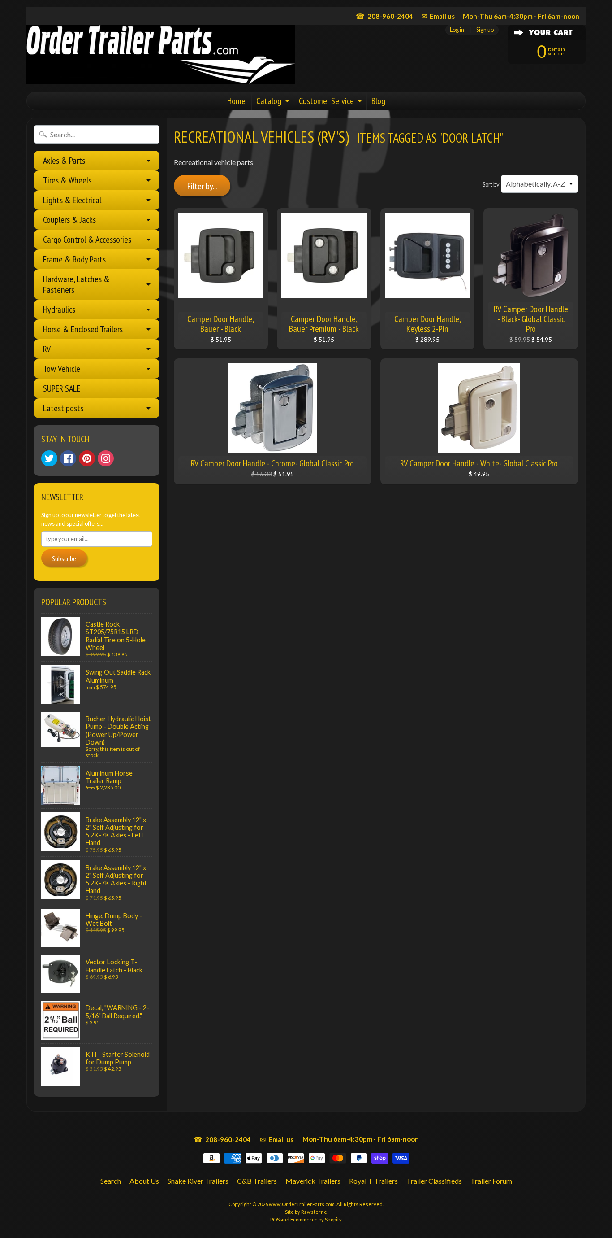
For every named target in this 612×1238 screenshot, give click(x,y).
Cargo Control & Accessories (87, 239)
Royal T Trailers (373, 1181)
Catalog (268, 101)
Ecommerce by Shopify (316, 1219)
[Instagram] (106, 458)
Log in (457, 30)
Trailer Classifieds (434, 1181)
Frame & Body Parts (74, 259)
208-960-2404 (384, 16)
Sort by (491, 184)
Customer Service (326, 101)
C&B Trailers (257, 1181)
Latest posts (63, 408)
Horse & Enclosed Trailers (83, 329)
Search (110, 1181)
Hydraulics (59, 309)
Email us (438, 16)
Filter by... (202, 186)
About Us (144, 1181)
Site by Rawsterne (306, 1212)
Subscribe (64, 558)
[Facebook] (68, 458)
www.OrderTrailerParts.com (302, 1204)
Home (236, 101)
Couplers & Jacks (69, 220)
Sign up (485, 30)
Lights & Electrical (72, 200)
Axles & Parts (64, 160)
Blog (378, 101)
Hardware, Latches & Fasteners (76, 284)
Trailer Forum (491, 1181)
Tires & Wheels (67, 180)
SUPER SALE (61, 388)
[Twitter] (49, 458)
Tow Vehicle (61, 369)
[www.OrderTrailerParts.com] (160, 54)
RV (47, 349)
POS (275, 1219)
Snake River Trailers (198, 1181)
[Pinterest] (87, 458)
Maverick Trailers (312, 1181)
